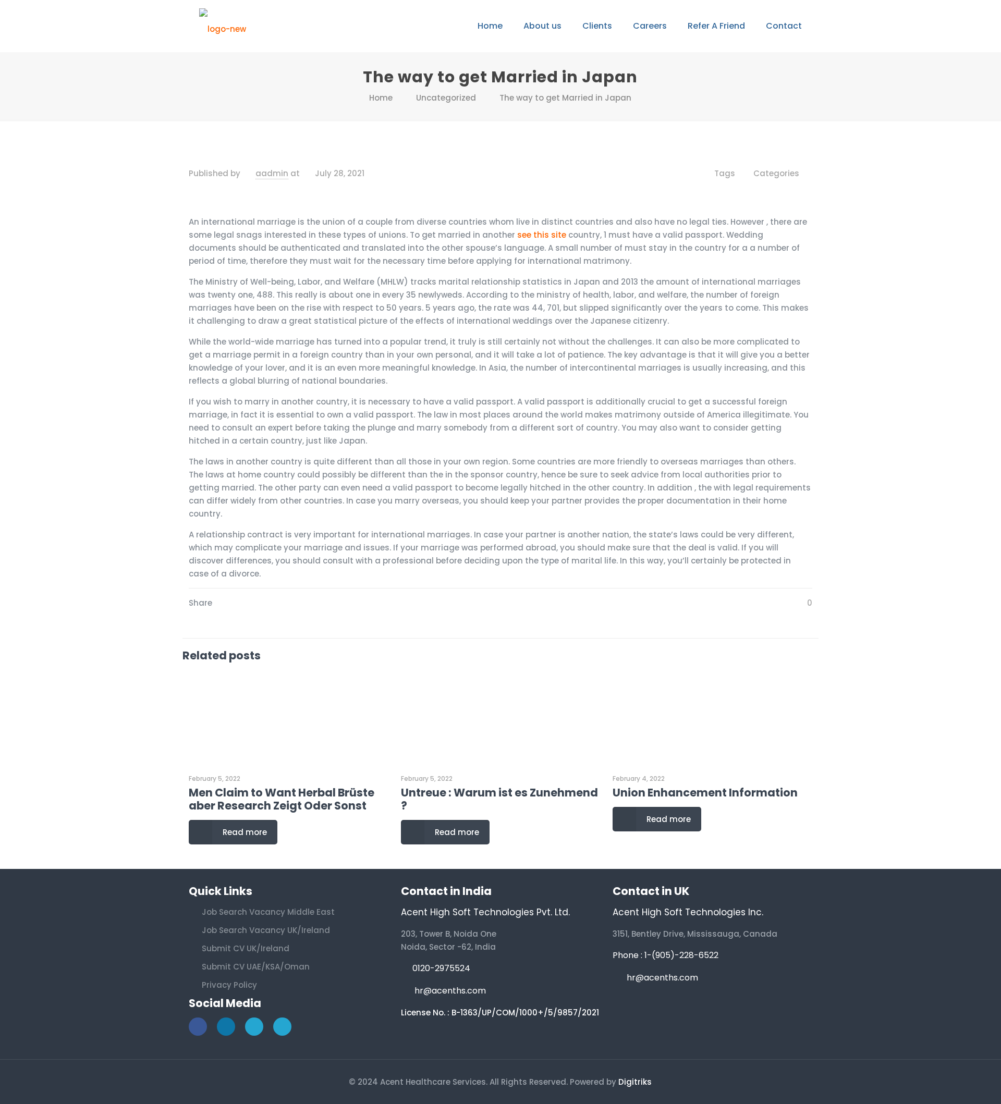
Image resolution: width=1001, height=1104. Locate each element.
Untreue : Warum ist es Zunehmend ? (499, 799)
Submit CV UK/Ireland (245, 948)
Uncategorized (446, 97)
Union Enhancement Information (705, 792)
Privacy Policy (229, 984)
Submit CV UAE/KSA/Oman (256, 966)
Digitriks (635, 1081)
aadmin (271, 173)
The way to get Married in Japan (565, 97)
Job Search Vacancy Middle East (268, 911)
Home (381, 97)
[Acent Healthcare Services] (222, 26)
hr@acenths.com (450, 991)
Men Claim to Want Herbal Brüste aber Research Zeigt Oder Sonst (281, 799)
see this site (541, 234)
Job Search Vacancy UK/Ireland (266, 930)
